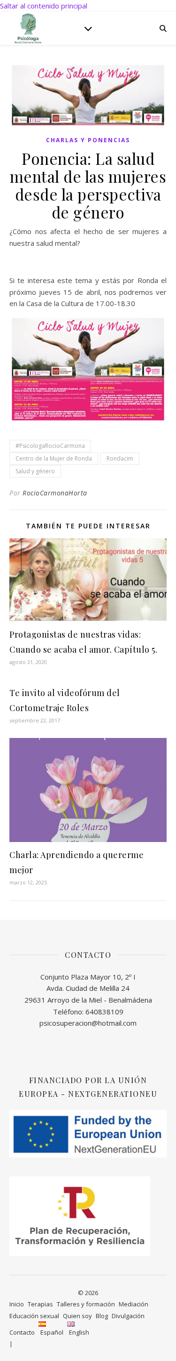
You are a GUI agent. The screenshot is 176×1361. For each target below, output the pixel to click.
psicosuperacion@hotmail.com (88, 1023)
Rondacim (120, 458)
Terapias (40, 1304)
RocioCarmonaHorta (55, 492)
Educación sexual (34, 1316)
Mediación (133, 1304)
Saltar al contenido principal (43, 5)
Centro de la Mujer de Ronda (53, 458)
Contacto (22, 1332)
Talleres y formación (86, 1304)
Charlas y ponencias (88, 140)
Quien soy (77, 1316)
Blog (102, 1316)
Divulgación (128, 1316)
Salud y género (35, 471)
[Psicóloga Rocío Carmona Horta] (28, 28)
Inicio (16, 1304)
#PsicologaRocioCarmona (50, 446)
